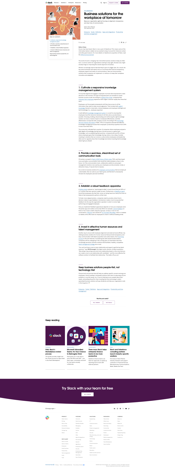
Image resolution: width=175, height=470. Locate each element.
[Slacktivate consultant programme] (120, 335)
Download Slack (49, 464)
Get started (125, 2)
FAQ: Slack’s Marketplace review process (53, 351)
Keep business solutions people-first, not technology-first (59, 54)
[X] (123, 409)
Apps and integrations (108, 32)
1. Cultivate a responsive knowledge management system (58, 40)
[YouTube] (126, 409)
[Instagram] (117, 409)
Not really (109, 302)
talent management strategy (87, 244)
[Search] (101, 3)
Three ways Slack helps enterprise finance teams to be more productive (98, 352)
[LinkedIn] (123, 42)
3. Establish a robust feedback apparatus (59, 47)
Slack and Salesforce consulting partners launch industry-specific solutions (119, 352)
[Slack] (48, 2)
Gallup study (83, 189)
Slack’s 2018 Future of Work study (102, 159)
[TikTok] (129, 409)
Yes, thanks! (96, 302)
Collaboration (88, 10)
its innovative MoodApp (109, 212)
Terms (61, 464)
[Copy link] (125, 42)
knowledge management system (96, 113)
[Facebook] (121, 42)
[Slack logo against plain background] (55, 335)
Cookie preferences (68, 464)
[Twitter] (119, 42)
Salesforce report (120, 191)
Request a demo (113, 2)
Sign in (105, 2)
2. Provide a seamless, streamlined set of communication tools (59, 44)
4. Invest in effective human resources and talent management (59, 50)
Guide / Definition (96, 32)
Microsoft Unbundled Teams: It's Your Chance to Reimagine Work (76, 351)
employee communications (107, 170)
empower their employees (86, 99)
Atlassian (89, 212)
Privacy (57, 464)
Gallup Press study (107, 97)
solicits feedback (118, 209)
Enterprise (87, 32)
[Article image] (76, 335)
